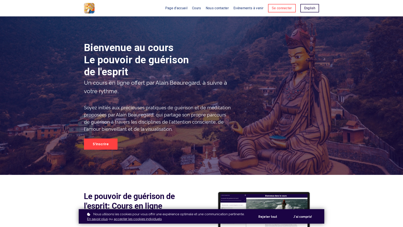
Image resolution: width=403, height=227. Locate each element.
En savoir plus (97, 219)
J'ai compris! (302, 216)
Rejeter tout (267, 216)
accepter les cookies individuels (138, 219)
